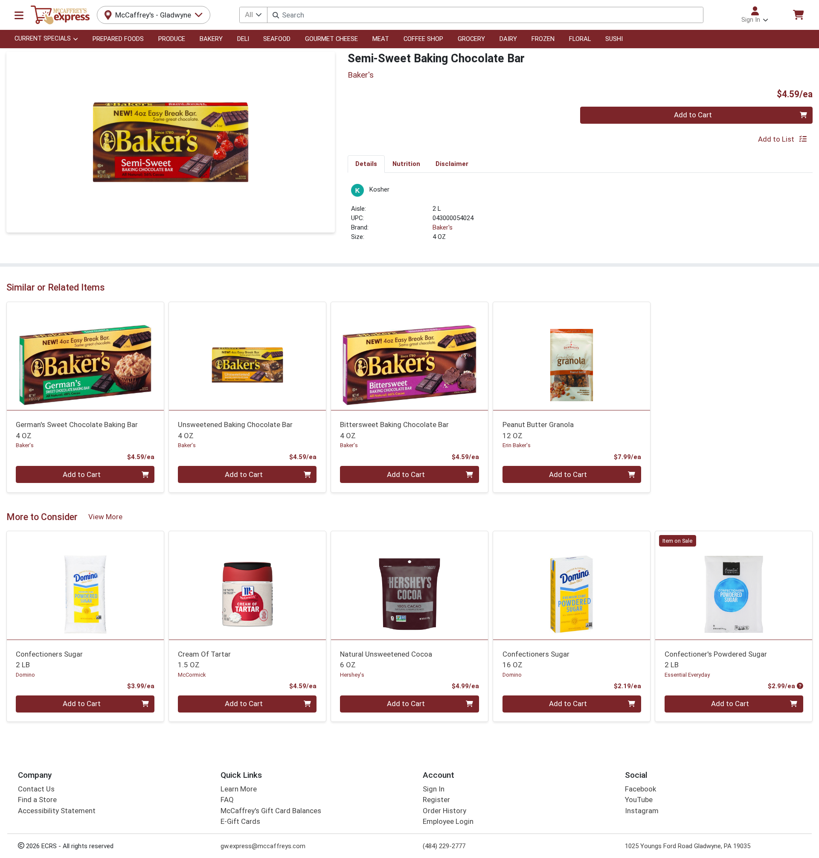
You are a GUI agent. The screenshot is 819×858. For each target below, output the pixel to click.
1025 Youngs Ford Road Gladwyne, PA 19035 (687, 846)
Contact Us (36, 789)
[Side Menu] (19, 15)
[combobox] (485, 15)
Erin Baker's (516, 445)
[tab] (366, 163)
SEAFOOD (276, 39)
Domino (25, 675)
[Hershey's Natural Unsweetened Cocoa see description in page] (409, 585)
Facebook (640, 789)
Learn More (239, 789)
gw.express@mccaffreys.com (263, 846)
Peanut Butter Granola (538, 429)
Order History (444, 810)
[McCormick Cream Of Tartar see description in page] (247, 585)
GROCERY (471, 39)
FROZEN (543, 39)
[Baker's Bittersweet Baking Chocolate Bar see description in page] (409, 355)
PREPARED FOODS (118, 39)
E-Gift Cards (240, 821)
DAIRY (508, 39)
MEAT (380, 39)
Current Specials (43, 38)
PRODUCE (171, 39)
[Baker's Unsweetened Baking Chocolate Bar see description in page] (247, 355)
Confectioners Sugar (49, 659)
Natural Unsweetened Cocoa (386, 659)
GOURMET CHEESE (331, 39)
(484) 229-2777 (444, 846)
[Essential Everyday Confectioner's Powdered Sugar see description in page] (733, 585)
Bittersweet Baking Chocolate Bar (394, 429)
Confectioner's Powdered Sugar (716, 659)
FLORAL (580, 39)
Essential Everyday (687, 675)
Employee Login (448, 821)
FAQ (227, 799)
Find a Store (37, 799)
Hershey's (352, 675)
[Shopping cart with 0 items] (798, 14)
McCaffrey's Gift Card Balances (271, 810)
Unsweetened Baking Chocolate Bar (235, 429)
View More (105, 516)
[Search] (276, 15)
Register (436, 799)
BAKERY (211, 39)
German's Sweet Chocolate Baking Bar (77, 429)
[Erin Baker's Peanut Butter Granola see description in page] (571, 355)
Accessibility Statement (57, 810)
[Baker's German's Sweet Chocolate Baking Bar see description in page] (85, 355)
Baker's (443, 227)
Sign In (433, 789)
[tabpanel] (580, 216)
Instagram (642, 810)
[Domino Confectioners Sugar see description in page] (85, 585)
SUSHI (614, 39)
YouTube (639, 799)
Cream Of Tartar (204, 659)
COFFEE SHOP (423, 39)
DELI (243, 39)
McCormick (192, 675)
